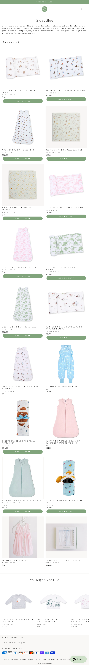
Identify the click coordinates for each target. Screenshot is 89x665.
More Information (13, 637)
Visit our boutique (13, 643)
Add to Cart (22, 101)
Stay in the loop (12, 648)
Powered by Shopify (44, 663)
